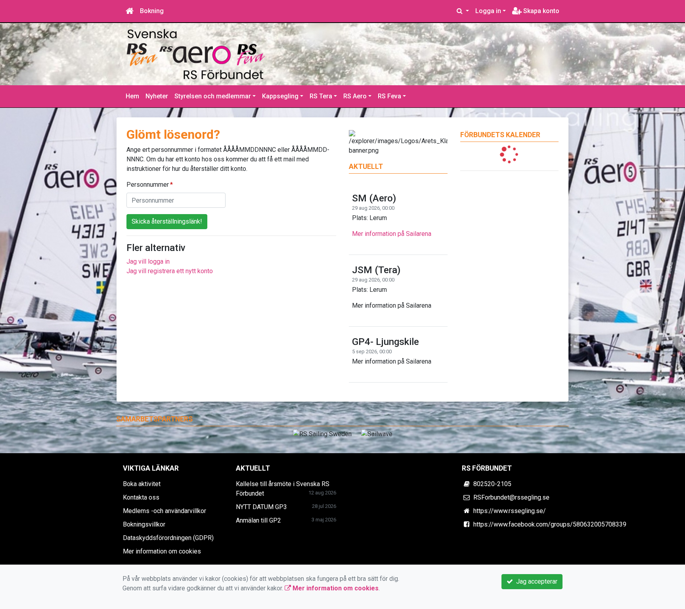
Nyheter (156, 96)
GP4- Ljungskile (385, 341)
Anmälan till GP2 (258, 520)
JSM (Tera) (376, 270)
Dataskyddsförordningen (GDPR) (168, 538)
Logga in (488, 11)
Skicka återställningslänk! (167, 221)
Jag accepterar (535, 581)
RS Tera (321, 96)
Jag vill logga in (148, 261)
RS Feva (389, 96)
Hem (132, 96)
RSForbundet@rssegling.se (511, 497)
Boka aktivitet (142, 484)
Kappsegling (280, 96)
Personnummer (147, 184)
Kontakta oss (141, 497)
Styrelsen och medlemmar (212, 96)
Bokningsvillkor (144, 524)
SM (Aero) (374, 198)
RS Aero (355, 96)
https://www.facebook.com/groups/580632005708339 (549, 524)
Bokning (152, 11)
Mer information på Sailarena (391, 233)
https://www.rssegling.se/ (509, 511)
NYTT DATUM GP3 (261, 507)
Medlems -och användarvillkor (164, 511)
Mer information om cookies (162, 551)
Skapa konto (540, 11)
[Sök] (462, 11)
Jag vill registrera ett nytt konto (169, 271)
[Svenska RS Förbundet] (195, 53)
